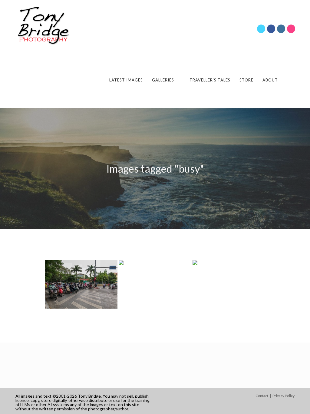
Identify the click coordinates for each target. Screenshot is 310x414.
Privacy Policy (283, 395)
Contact (262, 395)
